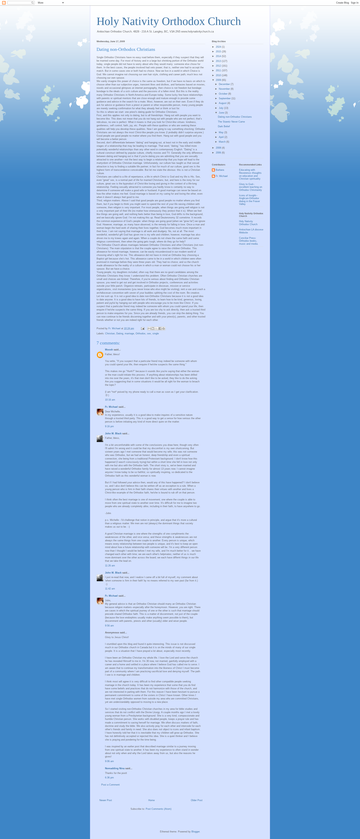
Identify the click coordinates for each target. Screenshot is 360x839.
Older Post (196, 800)
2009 (219, 80)
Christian (110, 333)
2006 (219, 152)
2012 (219, 65)
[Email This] (149, 328)
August (223, 103)
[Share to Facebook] (160, 328)
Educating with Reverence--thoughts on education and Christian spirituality (250, 174)
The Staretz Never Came (231, 121)
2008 (219, 147)
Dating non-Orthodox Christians (235, 116)
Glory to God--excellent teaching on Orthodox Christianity (250, 187)
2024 (219, 46)
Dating (119, 333)
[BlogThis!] (153, 328)
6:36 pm (109, 777)
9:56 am (109, 625)
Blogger (195, 831)
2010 (219, 75)
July (221, 108)
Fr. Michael (111, 406)
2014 (219, 56)
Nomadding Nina (114, 768)
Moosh (109, 349)
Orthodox (141, 333)
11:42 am (110, 588)
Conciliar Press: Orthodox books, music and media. (248, 241)
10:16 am (110, 399)
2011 (219, 70)
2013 (219, 61)
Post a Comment (110, 784)
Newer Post (105, 800)
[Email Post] (142, 328)
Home (151, 800)
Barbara (220, 169)
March (222, 141)
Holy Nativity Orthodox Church (169, 21)
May (221, 132)
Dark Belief (224, 126)
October (223, 93)
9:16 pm (109, 426)
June (222, 112)
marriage (129, 333)
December (225, 84)
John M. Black (113, 433)
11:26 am (110, 565)
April (221, 137)
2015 (219, 51)
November (225, 88)
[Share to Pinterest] (163, 328)
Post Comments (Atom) (158, 808)
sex (149, 333)
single (155, 333)
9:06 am (109, 761)
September (225, 98)
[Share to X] (156, 328)
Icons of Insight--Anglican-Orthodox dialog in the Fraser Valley (249, 200)
